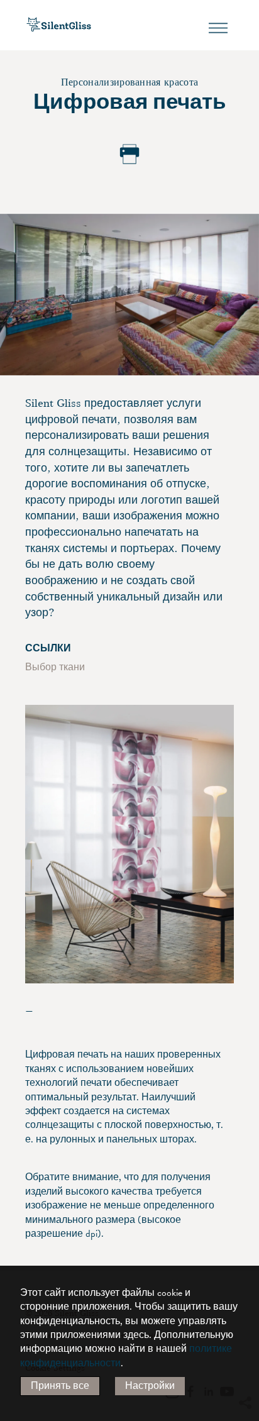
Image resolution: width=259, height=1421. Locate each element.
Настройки (150, 1385)
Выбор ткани (55, 667)
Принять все (60, 1385)
